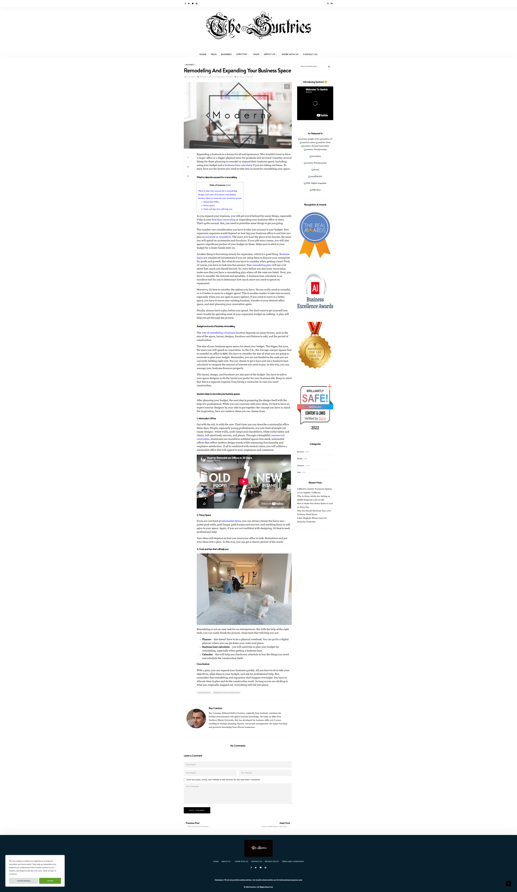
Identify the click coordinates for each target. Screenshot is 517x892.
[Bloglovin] (193, 4)
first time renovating (223, 219)
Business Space (204, 693)
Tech (214, 54)
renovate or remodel (217, 237)
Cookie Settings (23, 881)
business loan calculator (238, 165)
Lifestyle (241, 54)
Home (203, 54)
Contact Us (310, 54)
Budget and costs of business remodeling (217, 194)
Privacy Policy (272, 861)
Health (300, 459)
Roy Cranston (215, 708)
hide (228, 185)
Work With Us (290, 54)
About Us (269, 54)
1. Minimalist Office (210, 202)
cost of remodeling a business (218, 332)
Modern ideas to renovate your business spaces (220, 198)
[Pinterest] (197, 4)
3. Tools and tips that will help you (216, 209)
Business (226, 54)
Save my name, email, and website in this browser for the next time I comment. (224, 779)
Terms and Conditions (293, 861)
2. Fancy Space (208, 205)
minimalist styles (231, 521)
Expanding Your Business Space (226, 693)
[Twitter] (189, 4)
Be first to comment (244, 77)
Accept (50, 881)
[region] (35, 871)
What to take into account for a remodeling (218, 191)
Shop (256, 54)
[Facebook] (185, 4)
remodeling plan (262, 265)
